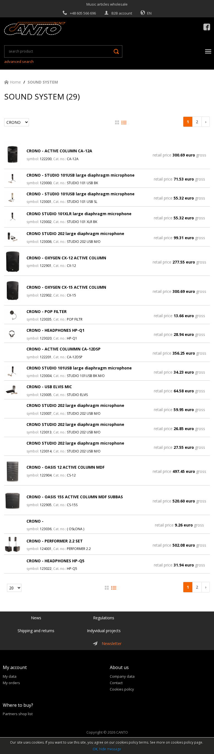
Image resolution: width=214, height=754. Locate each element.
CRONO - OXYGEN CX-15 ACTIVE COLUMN (66, 287)
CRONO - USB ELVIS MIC (49, 386)
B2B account (121, 13)
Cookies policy (122, 689)
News (36, 617)
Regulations (103, 617)
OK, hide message (107, 749)
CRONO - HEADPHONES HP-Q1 (55, 330)
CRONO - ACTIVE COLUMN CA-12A (59, 150)
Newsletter (111, 643)
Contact (116, 682)
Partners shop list (18, 713)
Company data (122, 676)
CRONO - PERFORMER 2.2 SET (54, 541)
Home (15, 82)
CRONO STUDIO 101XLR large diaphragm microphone (79, 213)
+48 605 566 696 (83, 13)
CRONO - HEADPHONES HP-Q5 (55, 560)
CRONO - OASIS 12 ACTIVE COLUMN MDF (65, 467)
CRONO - (34, 521)
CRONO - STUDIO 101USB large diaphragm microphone (80, 175)
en (149, 13)
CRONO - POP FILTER (46, 311)
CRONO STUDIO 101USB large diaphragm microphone (79, 368)
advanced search (19, 61)
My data (9, 676)
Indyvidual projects (104, 630)
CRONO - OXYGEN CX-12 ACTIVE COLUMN (66, 257)
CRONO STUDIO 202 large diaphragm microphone (75, 233)
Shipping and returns (36, 630)
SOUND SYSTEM (43, 82)
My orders (11, 682)
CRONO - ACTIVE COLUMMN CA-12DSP (63, 349)
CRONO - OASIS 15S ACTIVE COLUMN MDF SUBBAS (74, 496)
